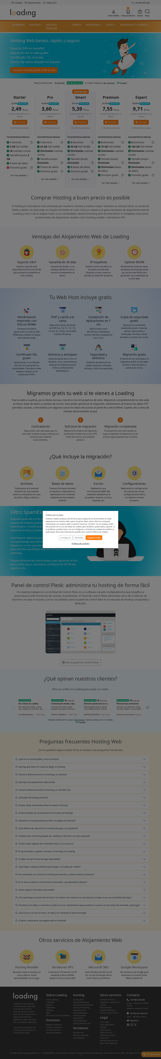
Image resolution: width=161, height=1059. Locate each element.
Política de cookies (80, 543)
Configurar (66, 537)
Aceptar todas (94, 537)
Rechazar (79, 537)
